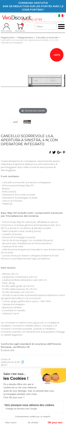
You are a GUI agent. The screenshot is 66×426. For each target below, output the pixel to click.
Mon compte (6, 26)
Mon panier (20, 26)
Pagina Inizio (8, 37)
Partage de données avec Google (21, 409)
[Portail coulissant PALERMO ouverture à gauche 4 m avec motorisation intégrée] (14, 122)
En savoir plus (7, 350)
